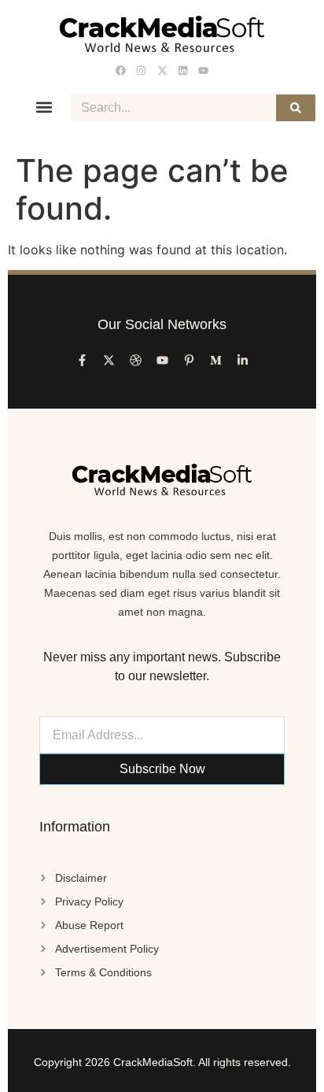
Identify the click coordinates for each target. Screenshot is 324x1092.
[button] (44, 107)
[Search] (295, 107)
